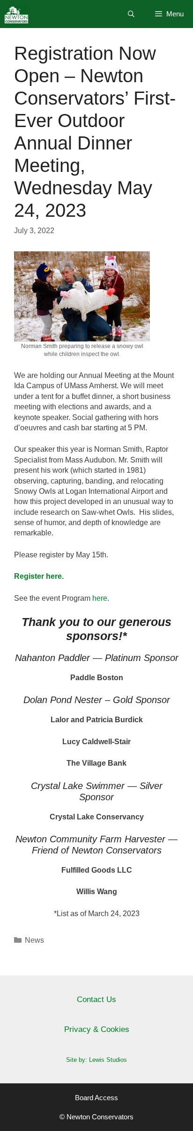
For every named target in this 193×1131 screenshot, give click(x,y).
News (34, 940)
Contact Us (96, 999)
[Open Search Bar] (131, 14)
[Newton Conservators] (16, 14)
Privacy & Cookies (96, 1029)
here (99, 598)
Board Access (96, 1098)
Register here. (39, 576)
